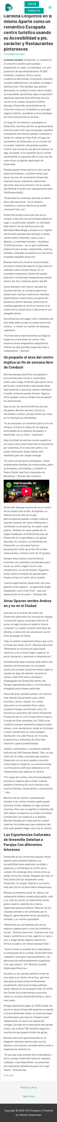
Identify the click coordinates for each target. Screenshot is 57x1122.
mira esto (9, 1075)
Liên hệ (32, 3)
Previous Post (29, 1087)
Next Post (29, 1096)
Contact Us (34, 10)
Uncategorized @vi (14, 54)
